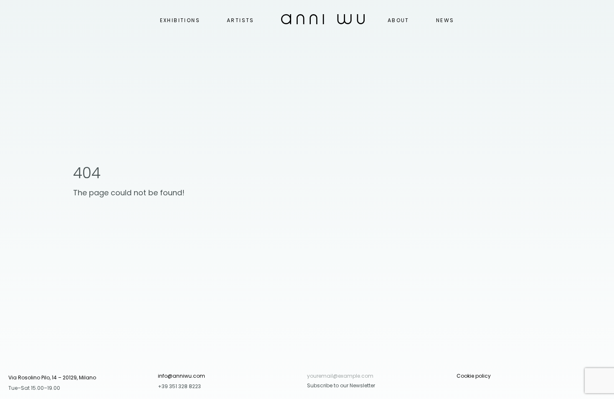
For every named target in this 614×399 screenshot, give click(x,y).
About (398, 20)
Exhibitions (180, 20)
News (445, 20)
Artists (240, 20)
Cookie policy (474, 375)
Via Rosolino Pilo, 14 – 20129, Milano (52, 377)
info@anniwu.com (181, 375)
